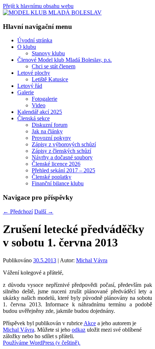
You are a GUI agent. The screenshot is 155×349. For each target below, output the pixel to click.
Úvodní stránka (34, 40)
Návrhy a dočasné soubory (62, 157)
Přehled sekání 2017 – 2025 (63, 170)
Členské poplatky (51, 177)
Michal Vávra (91, 260)
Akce (90, 323)
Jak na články (47, 131)
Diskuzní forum (49, 125)
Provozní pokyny (51, 138)
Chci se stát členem (53, 66)
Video (38, 105)
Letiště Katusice (50, 79)
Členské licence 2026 (56, 164)
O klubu (26, 47)
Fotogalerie (44, 99)
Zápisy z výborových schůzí (64, 144)
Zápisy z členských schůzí (61, 151)
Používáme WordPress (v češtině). (41, 343)
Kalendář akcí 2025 (39, 112)
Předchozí (18, 211)
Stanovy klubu (48, 53)
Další (43, 211)
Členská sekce (33, 118)
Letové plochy (33, 73)
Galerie (25, 92)
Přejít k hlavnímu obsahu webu (38, 6)
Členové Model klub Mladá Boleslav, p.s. (64, 60)
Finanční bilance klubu (58, 183)
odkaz (78, 330)
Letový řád (29, 86)
